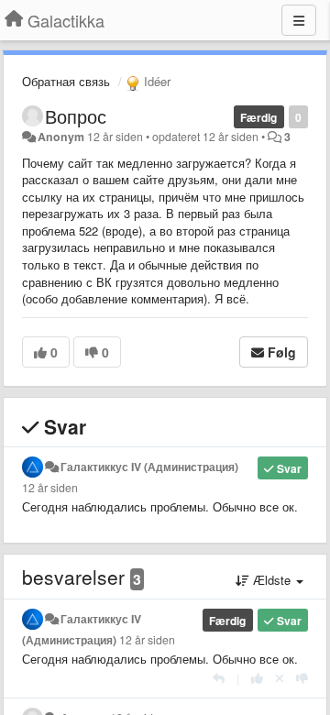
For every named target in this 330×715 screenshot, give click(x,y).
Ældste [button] (271, 579)
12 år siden (50, 487)
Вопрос (75, 116)
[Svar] (219, 678)
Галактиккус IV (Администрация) (149, 466)
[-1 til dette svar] (302, 678)
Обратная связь (66, 81)
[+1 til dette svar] (257, 678)
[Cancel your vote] (279, 678)
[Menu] (298, 20)
